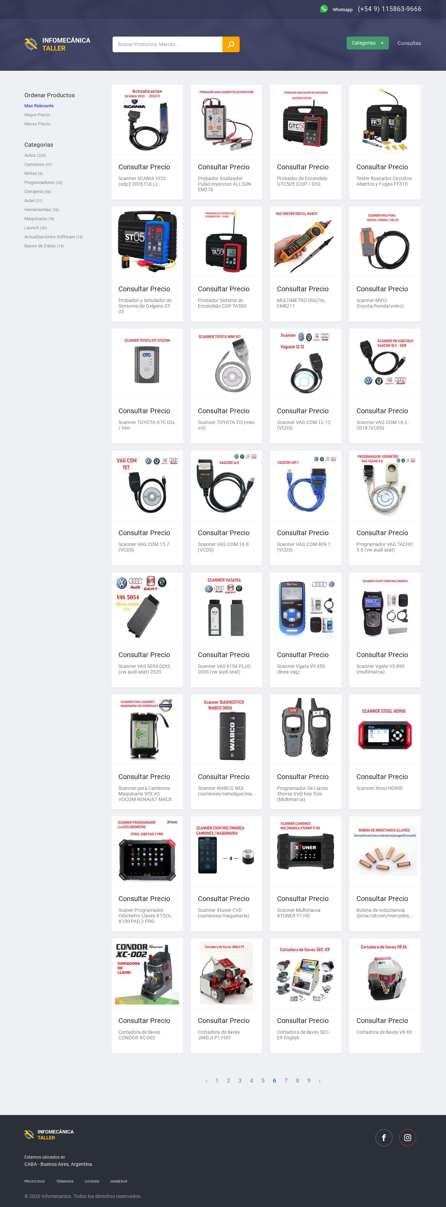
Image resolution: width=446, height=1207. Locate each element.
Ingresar (118, 1181)
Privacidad (34, 1181)
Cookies (92, 1181)
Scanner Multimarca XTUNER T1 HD (299, 912)
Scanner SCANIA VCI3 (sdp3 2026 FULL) (142, 181)
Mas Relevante (39, 105)
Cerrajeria (37, 191)
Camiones (38, 164)
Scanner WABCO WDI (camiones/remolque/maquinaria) (226, 791)
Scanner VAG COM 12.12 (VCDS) (304, 425)
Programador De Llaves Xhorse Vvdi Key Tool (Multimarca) (302, 793)
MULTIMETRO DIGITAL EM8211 (301, 303)
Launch (35, 227)
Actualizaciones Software (53, 236)
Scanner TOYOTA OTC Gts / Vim (146, 425)
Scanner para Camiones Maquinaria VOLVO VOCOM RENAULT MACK (145, 793)
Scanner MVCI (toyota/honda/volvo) (380, 303)
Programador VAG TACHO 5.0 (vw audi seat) (384, 547)
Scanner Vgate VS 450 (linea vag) (301, 669)
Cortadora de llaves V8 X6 (384, 1032)
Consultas (409, 43)
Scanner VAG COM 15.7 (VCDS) (143, 547)
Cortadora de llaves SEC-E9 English (303, 1034)
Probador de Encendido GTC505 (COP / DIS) (302, 181)
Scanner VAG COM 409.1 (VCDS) (304, 547)
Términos (65, 1181)
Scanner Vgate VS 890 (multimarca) (380, 669)
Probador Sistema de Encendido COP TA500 (222, 303)
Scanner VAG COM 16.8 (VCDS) (223, 547)
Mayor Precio (37, 114)
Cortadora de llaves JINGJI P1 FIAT (219, 1034)
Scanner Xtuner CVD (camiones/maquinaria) (223, 912)
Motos (33, 173)
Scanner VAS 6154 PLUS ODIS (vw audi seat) (224, 669)
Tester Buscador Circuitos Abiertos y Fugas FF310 (384, 181)
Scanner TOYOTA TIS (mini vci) (226, 425)
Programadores (43, 182)
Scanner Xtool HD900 (379, 788)
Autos (35, 155)
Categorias (364, 43)
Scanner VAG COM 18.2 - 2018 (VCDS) (383, 425)
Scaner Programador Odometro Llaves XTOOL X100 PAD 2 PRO (145, 915)
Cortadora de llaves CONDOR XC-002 (139, 1034)
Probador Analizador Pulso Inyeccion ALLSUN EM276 (224, 184)
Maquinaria (39, 218)
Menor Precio (37, 123)
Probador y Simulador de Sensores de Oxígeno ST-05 (145, 306)
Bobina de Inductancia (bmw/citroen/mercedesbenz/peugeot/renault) (385, 912)
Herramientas (41, 209)
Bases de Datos (44, 245)
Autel (33, 200)
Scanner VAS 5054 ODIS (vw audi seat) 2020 (144, 669)
